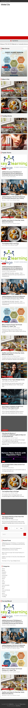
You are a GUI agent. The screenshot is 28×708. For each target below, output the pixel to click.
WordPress (18, 705)
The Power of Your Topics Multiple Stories (13, 379)
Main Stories (5, 48)
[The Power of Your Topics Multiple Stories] (14, 370)
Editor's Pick (5, 79)
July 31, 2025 (4, 381)
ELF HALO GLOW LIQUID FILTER (10, 146)
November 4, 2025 (5, 95)
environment (4, 575)
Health (11, 90)
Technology (9, 376)
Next (21, 528)
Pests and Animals (6, 590)
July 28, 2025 (4, 467)
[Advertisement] (14, 21)
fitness (4, 90)
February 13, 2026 (5, 176)
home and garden (5, 585)
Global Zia (5, 4)
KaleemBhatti (13, 176)
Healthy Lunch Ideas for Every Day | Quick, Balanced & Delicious (13, 93)
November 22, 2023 (6, 148)
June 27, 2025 (5, 519)
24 (16, 528)
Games (3, 581)
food (8, 90)
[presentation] (24, 48)
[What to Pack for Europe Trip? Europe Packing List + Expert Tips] (14, 315)
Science (4, 376)
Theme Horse (22, 704)
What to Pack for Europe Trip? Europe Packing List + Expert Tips (13, 71)
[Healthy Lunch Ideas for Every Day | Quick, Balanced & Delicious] (14, 343)
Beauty (3, 570)
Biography (4, 572)
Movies (3, 586)
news (3, 461)
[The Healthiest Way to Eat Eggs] (14, 482)
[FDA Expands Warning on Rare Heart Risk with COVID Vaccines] (14, 507)
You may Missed (7, 601)
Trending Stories (7, 116)
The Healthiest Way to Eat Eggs (10, 110)
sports (3, 593)
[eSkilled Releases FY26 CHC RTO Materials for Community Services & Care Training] (14, 287)
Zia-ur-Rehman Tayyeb (15, 74)
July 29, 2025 (4, 438)
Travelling (4, 67)
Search (24, 534)
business (4, 573)
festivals (4, 577)
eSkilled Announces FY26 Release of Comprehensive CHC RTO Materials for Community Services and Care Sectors (12, 173)
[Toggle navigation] (2, 37)
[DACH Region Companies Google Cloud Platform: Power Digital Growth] (14, 397)
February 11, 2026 (5, 200)
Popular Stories (6, 152)
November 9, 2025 (5, 74)
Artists (3, 568)
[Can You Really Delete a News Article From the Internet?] (14, 455)
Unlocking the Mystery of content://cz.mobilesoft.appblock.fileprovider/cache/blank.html (14, 435)
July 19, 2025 (4, 111)
